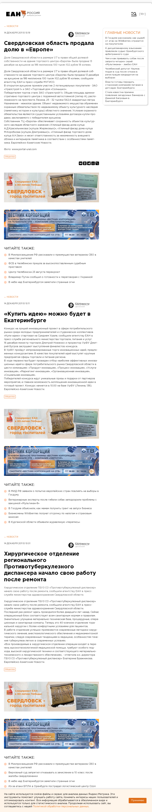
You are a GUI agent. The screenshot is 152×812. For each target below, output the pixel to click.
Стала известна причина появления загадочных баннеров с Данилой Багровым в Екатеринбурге (125, 96)
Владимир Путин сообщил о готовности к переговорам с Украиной (50, 277)
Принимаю (137, 800)
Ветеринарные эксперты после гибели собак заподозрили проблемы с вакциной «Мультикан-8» (52, 502)
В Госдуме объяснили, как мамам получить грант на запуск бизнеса (50, 508)
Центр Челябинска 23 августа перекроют (34, 272)
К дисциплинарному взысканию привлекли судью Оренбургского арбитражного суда (124, 51)
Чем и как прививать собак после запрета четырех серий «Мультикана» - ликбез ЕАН (124, 61)
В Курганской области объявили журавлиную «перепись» (44, 522)
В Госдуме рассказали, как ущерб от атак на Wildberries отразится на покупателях (125, 41)
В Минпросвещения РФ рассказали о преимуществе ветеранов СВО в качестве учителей (52, 257)
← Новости (11, 26)
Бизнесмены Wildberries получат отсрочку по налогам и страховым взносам (49, 515)
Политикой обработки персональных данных (61, 806)
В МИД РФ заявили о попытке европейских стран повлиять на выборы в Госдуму (53, 493)
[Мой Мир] (93, 163)
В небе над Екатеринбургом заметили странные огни (41, 282)
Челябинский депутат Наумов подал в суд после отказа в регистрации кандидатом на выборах (122, 73)
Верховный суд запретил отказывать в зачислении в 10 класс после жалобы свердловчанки (50, 774)
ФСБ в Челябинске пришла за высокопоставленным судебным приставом (47, 265)
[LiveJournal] (97, 163)
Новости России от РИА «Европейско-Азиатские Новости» (16, 14)
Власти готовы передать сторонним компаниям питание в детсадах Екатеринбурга (124, 85)
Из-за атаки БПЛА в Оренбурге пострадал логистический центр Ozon (52, 786)
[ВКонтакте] (80, 163)
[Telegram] (89, 163)
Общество (10, 157)
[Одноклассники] (85, 163)
